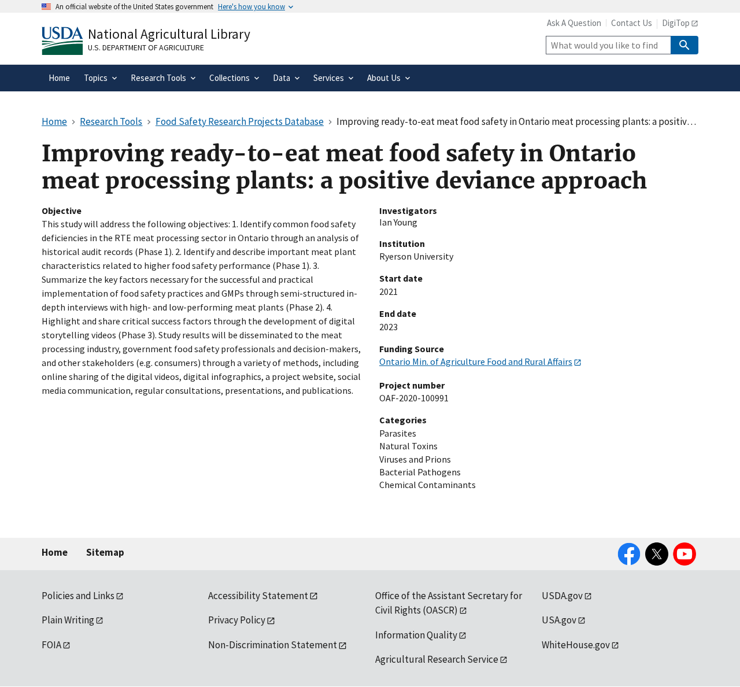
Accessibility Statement (258, 595)
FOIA (51, 644)
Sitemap (105, 552)
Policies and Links (78, 595)
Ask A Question (574, 23)
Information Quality (416, 635)
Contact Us (631, 23)
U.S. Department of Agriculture (146, 47)
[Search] (684, 45)
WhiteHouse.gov (576, 644)
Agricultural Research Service (436, 659)
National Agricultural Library (169, 33)
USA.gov (559, 620)
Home (55, 552)
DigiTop (676, 22)
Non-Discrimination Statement (272, 644)
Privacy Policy (236, 620)
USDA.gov (562, 595)
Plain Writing (68, 620)
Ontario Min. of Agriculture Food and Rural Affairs (475, 361)
